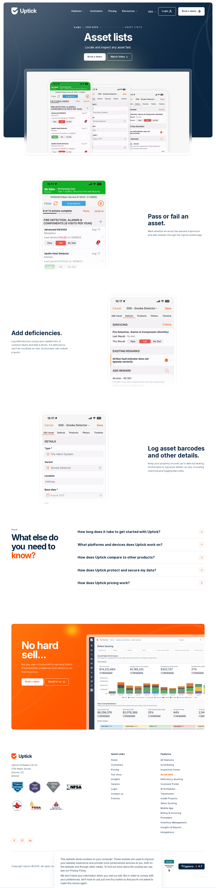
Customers (96, 11)
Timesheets (167, 793)
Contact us (117, 793)
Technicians (112, 27)
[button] (78, 11)
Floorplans (166, 817)
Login (114, 789)
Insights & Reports (171, 827)
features (92, 27)
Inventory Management (174, 822)
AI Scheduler (168, 789)
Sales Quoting (169, 803)
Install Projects (169, 798)
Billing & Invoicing (171, 813)
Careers (115, 784)
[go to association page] (17, 787)
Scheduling (167, 765)
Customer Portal (170, 784)
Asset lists (133, 27)
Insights (115, 779)
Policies (115, 798)
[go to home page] (36, 756)
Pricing (112, 11)
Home (114, 760)
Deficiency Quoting (172, 779)
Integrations (167, 832)
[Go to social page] (14, 840)
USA (150, 11)
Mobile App (167, 808)
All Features (167, 760)
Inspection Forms (170, 769)
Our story (116, 774)
